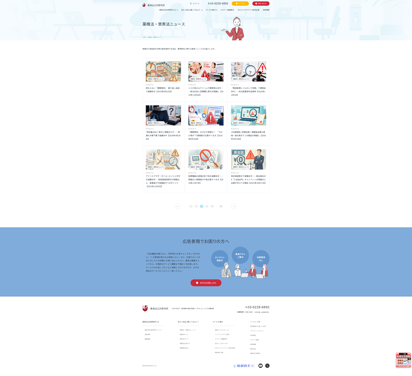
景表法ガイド (184, 339)
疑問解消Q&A (184, 348)
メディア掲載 (254, 340)
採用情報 (266, 10)
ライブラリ (241, 3)
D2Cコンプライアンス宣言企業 (248, 10)
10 (221, 206)
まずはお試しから (208, 282)
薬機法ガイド (184, 334)
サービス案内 (211, 10)
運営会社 (253, 349)
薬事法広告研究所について (153, 330)
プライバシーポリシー (257, 331)
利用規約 (253, 335)
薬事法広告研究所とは (167, 10)
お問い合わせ (262, 3)
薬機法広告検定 (255, 353)
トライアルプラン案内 (222, 334)
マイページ (196, 3)
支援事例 (147, 334)
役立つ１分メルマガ (221, 343)
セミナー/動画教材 (227, 10)
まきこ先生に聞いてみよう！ (191, 10)
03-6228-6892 (219, 3)
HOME (144, 37)
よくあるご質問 (255, 322)
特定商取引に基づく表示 (258, 326)
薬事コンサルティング (222, 330)
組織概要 (147, 339)
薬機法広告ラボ (185, 343)
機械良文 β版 (219, 352)
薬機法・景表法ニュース (187, 330)
